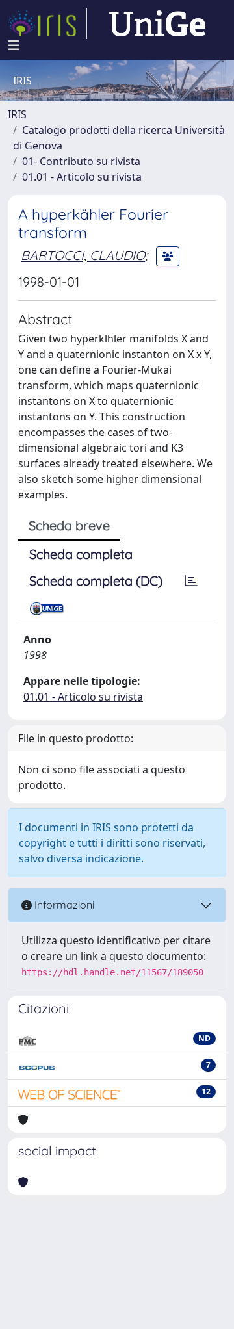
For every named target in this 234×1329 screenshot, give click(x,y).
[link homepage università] (157, 23)
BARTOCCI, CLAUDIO (83, 255)
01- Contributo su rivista (81, 161)
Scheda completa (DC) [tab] (95, 581)
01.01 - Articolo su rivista (82, 177)
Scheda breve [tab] (69, 525)
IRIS (17, 114)
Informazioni (63, 904)
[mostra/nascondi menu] (14, 45)
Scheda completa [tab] (81, 554)
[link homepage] (47, 23)
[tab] (191, 581)
